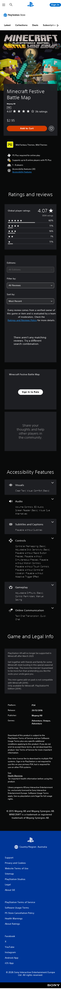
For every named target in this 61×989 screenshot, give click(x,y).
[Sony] (53, 987)
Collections (21, 25)
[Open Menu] (3, 5)
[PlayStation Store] (15, 14)
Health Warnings (15, 776)
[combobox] (30, 269)
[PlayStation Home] (31, 4)
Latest (7, 25)
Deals (35, 25)
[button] (22, 172)
